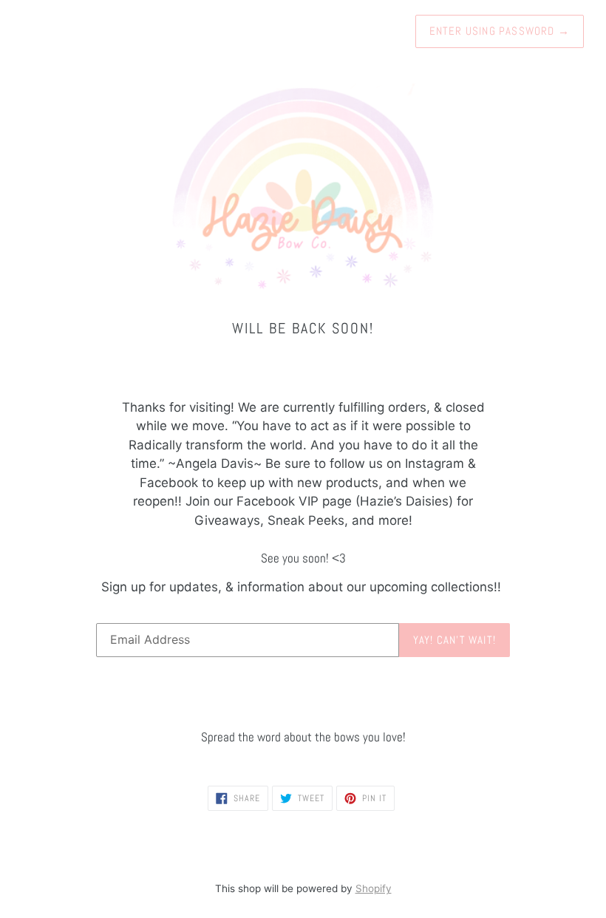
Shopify (373, 888)
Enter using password (499, 31)
